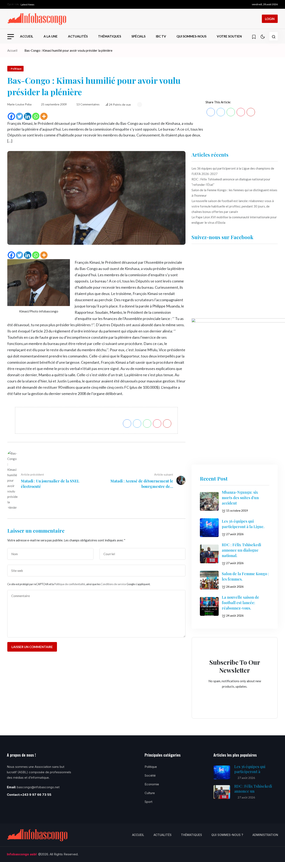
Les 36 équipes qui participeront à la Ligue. (243, 524)
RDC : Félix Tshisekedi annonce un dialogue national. (241, 550)
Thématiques (109, 36)
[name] (37, 18)
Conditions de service (113, 584)
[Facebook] (11, 116)
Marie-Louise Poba (19, 104)
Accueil (26, 36)
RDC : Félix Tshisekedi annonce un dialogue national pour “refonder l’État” (231, 181)
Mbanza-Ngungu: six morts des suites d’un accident (240, 498)
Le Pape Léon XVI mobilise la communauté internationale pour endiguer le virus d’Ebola (234, 219)
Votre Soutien (229, 36)
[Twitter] (19, 116)
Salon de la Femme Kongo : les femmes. (245, 576)
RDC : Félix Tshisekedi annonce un (253, 789)
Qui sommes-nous (191, 36)
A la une (51, 36)
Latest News (27, 4)
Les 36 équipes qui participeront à (249, 769)
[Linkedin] (27, 116)
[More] (44, 116)
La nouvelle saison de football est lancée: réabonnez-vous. (240, 603)
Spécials (138, 36)
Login (270, 19)
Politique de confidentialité (69, 584)
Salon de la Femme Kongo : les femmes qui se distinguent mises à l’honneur (234, 192)
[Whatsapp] (35, 116)
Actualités (78, 36)
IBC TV (161, 36)
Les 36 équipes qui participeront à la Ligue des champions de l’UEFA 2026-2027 (233, 171)
